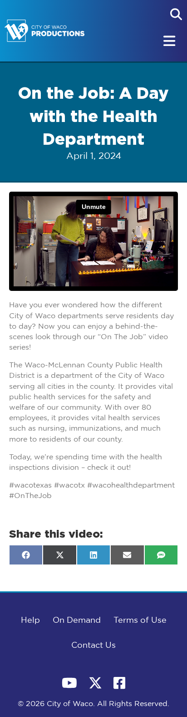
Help (30, 620)
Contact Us (93, 645)
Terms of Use (140, 620)
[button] (176, 14)
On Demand (77, 620)
